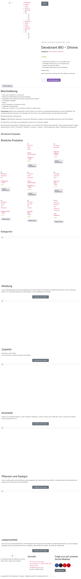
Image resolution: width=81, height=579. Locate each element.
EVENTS (27, 8)
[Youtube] (65, 565)
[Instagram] (61, 565)
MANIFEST (28, 2)
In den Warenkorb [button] (32, 165)
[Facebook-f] (57, 565)
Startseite (44, 42)
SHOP (26, 6)
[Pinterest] (69, 565)
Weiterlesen (6, 219)
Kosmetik (60, 51)
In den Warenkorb (53, 80)
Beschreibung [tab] (7, 86)
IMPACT (27, 4)
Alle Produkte (51, 42)
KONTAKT (27, 10)
